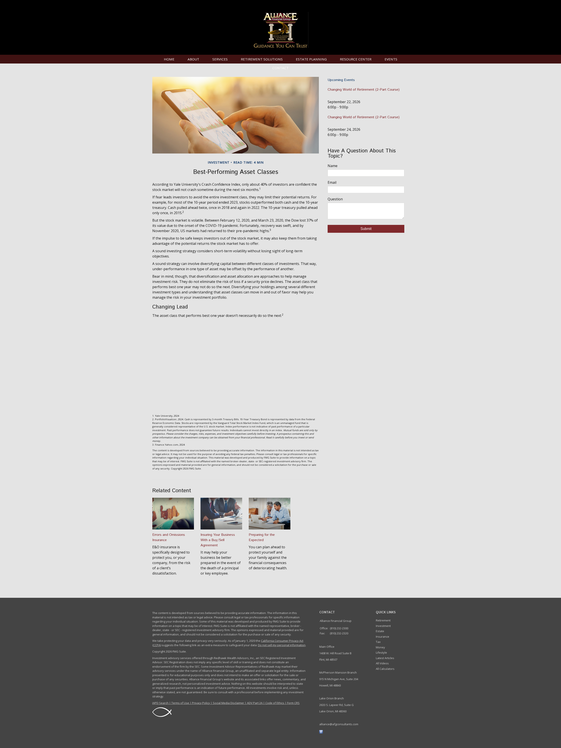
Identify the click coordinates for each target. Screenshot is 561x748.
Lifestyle (381, 652)
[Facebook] (321, 732)
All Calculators (385, 669)
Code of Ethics (274, 703)
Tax (378, 642)
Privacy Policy (201, 703)
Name (332, 165)
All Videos (382, 663)
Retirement (383, 620)
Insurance (382, 637)
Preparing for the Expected (262, 537)
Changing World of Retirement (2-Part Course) (363, 89)
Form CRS (293, 703)
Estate (380, 631)
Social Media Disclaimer (228, 703)
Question (335, 199)
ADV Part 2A (255, 703)
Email (332, 182)
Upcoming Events (341, 80)
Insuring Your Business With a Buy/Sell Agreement (218, 540)
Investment (383, 626)
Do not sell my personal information (281, 645)
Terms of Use (180, 703)
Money (380, 647)
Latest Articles (385, 658)
